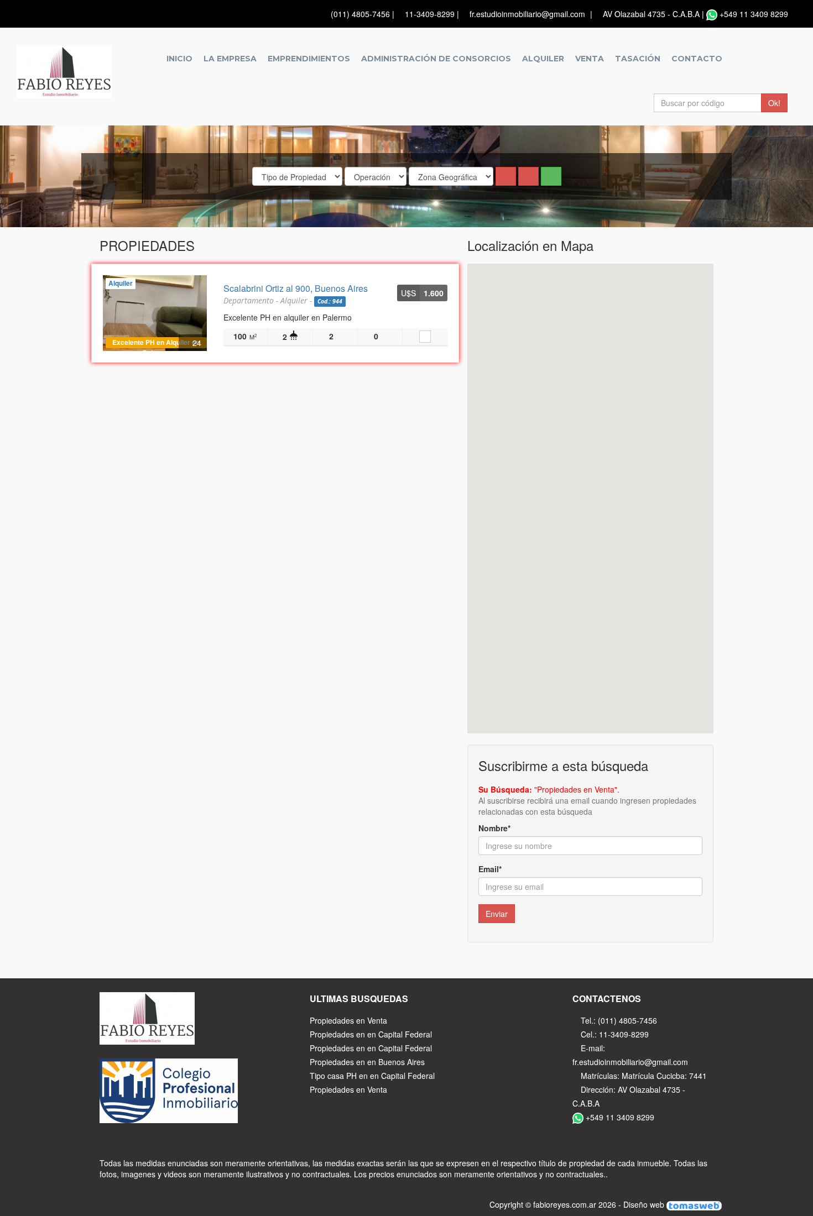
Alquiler (543, 59)
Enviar (497, 913)
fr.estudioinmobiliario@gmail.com (527, 13)
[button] (528, 176)
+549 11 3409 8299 (753, 13)
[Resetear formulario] (506, 176)
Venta (589, 59)
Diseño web (644, 1204)
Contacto (696, 59)
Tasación (637, 59)
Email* (490, 868)
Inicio (179, 59)
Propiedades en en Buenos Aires (367, 1061)
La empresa (230, 59)
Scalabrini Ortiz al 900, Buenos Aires (295, 288)
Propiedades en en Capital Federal (371, 1034)
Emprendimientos (309, 59)
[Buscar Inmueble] (551, 176)
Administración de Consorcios (436, 59)
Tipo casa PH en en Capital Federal (372, 1075)
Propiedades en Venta (348, 1020)
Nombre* (494, 828)
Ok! (774, 102)
